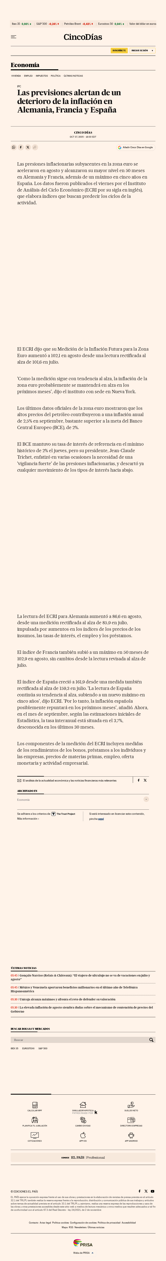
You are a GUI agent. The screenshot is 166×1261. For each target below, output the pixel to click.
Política (56, 76)
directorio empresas (131, 1126)
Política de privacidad (109, 1222)
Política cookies (60, 1222)
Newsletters (80, 1227)
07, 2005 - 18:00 (83, 137)
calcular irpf (35, 1110)
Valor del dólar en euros (142, 23)
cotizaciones (35, 1141)
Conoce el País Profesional (83, 1157)
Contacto (33, 1222)
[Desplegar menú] (13, 36)
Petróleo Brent (72, 23)
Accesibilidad (129, 1222)
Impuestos (42, 76)
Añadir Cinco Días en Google (138, 147)
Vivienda (16, 76)
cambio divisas (82, 1126)
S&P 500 (41, 23)
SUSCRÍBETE (119, 50)
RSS (71, 1227)
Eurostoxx (28, 1048)
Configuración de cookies (83, 1222)
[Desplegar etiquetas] (146, 799)
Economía (25, 65)
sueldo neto (131, 1110)
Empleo (28, 76)
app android (131, 1141)
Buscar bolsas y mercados (30, 1028)
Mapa (65, 1227)
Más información (27, 818)
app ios (83, 1141)
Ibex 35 (16, 23)
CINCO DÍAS (83, 132)
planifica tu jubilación (34, 1126)
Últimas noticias (73, 76)
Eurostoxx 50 (105, 23)
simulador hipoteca (83, 1110)
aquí (101, 818)
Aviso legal (45, 1222)
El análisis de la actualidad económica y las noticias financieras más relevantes (69, 780)
